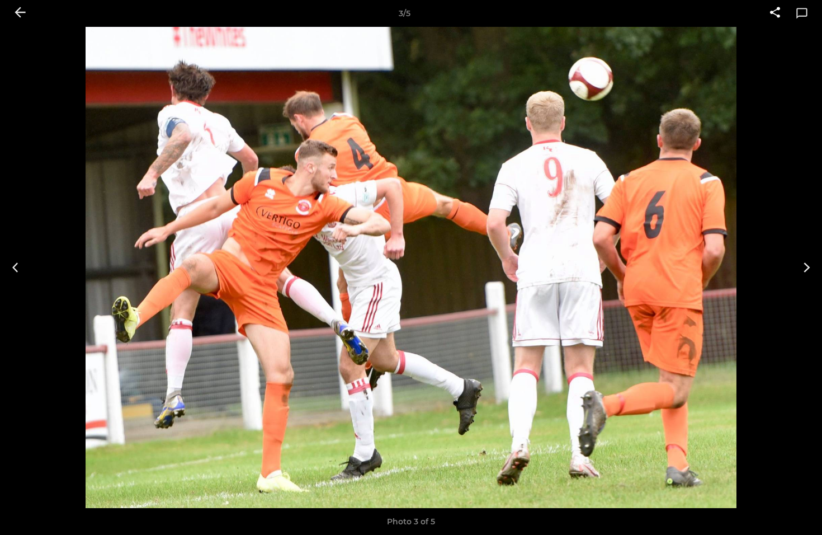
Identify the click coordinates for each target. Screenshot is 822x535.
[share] (775, 13)
